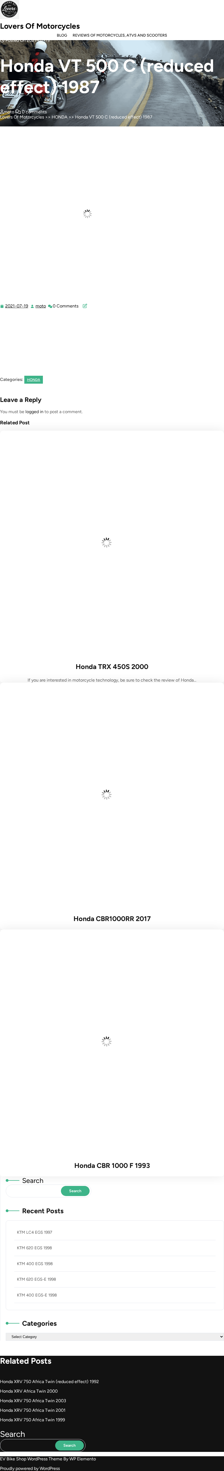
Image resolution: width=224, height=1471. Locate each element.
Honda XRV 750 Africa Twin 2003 (33, 1400)
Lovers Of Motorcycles (40, 26)
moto (41, 306)
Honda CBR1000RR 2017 (112, 918)
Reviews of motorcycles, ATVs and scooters (120, 35)
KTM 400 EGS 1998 (35, 1263)
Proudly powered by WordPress (30, 1468)
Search (32, 1180)
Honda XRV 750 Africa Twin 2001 (33, 1410)
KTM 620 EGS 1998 (34, 1247)
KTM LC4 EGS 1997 (34, 1232)
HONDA (59, 117)
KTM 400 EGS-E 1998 (37, 1295)
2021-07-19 (17, 306)
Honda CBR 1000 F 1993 (112, 1165)
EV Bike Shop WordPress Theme (31, 1458)
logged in (34, 411)
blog (62, 35)
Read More (111, 543)
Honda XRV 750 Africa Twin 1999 (32, 1419)
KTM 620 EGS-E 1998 (36, 1279)
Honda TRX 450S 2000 (112, 666)
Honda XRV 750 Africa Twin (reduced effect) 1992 (49, 1381)
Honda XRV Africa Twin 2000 (29, 1391)
